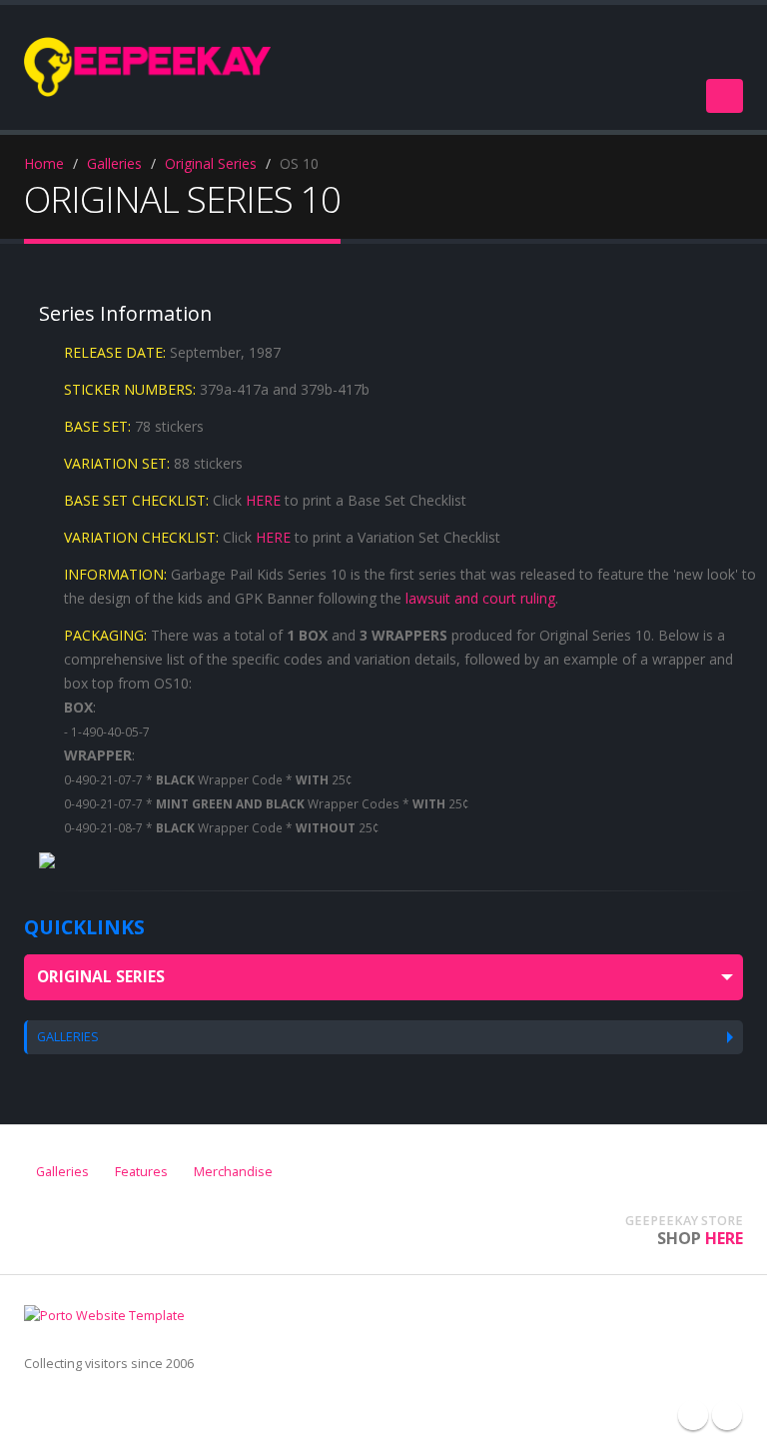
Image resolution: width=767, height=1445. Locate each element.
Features (141, 1171)
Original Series (211, 163)
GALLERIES (68, 1036)
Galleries (114, 163)
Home (44, 163)
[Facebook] (693, 1415)
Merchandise (233, 1171)
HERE (263, 500)
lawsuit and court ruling (480, 598)
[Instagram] (727, 1415)
